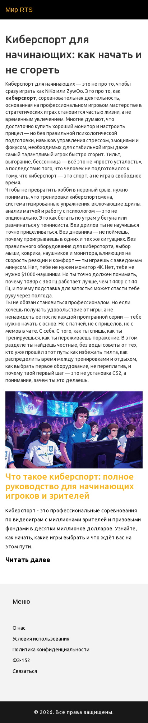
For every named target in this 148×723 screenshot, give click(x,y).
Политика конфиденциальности (51, 649)
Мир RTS (19, 9)
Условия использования (41, 639)
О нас (19, 628)
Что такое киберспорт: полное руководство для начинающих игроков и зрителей (69, 486)
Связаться (25, 671)
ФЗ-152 (21, 660)
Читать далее (27, 559)
